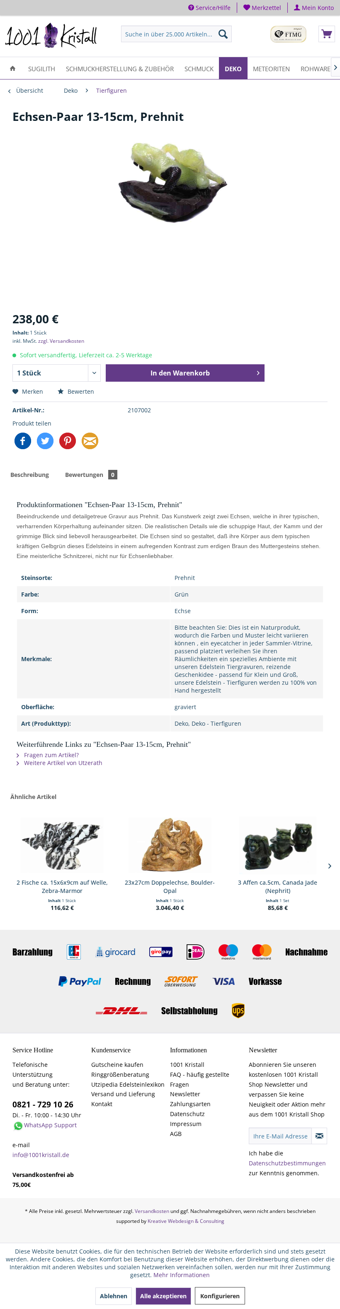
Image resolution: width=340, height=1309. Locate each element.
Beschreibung (29, 475)
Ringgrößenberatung (120, 1074)
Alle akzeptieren (163, 1296)
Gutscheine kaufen (117, 1064)
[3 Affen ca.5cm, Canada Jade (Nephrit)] (277, 845)
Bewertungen (89, 475)
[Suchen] (223, 34)
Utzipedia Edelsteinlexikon (128, 1084)
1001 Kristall (187, 1064)
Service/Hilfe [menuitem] (212, 8)
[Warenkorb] (326, 34)
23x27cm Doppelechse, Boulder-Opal (170, 886)
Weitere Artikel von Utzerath (62, 763)
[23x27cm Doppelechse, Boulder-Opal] (170, 845)
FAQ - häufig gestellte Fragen (199, 1079)
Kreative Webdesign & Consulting (186, 1221)
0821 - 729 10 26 (42, 1104)
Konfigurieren (220, 1296)
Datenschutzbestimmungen (287, 1163)
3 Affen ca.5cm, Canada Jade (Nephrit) (277, 886)
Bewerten (80, 391)
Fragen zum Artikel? (50, 755)
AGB (176, 1134)
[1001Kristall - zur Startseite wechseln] (51, 36)
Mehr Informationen (181, 1275)
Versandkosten (152, 1211)
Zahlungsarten (190, 1104)
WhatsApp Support (50, 1125)
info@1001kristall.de (40, 1155)
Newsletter (185, 1094)
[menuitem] (262, 7)
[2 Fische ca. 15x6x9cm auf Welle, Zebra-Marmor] (62, 845)
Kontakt (101, 1104)
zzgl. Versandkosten (61, 340)
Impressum (186, 1124)
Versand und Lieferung (123, 1094)
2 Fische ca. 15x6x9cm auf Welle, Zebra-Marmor (62, 886)
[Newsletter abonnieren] (319, 1136)
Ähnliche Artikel (33, 797)
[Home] (12, 68)
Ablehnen (113, 1296)
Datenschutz (187, 1114)
